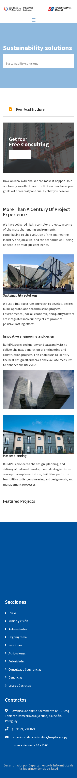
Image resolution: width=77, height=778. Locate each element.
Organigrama (17, 637)
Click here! (20, 154)
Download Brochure (30, 109)
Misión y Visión (18, 621)
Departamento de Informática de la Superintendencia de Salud (46, 766)
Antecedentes (17, 629)
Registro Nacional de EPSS (37, 58)
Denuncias (15, 677)
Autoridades (16, 661)
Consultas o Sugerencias (24, 669)
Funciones (15, 645)
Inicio (9, 58)
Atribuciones (17, 653)
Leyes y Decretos (19, 685)
